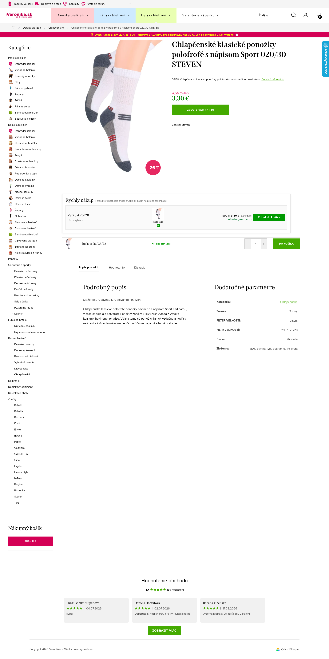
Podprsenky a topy (26, 173)
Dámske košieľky (25, 180)
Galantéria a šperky (19, 265)
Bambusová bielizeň (26, 112)
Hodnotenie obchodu (164, 580)
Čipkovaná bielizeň (26, 240)
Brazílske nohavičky (26, 161)
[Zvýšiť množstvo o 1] (264, 244)
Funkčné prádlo (17, 320)
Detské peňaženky (25, 283)
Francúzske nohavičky (28, 149)
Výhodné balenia (25, 70)
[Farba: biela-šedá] (158, 214)
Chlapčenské (22, 375)
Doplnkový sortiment (20, 387)
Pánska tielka (22, 106)
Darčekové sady (23, 289)
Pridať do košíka (269, 217)
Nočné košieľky (24, 192)
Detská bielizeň (17, 338)
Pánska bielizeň (17, 58)
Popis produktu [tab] (89, 267)
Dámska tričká (23, 204)
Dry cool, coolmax (24, 326)
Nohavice (20, 216)
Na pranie (14, 381)
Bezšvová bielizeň (25, 119)
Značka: (181, 125)
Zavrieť (198, 123)
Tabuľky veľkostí (23, 4)
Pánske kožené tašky (26, 295)
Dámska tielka (23, 198)
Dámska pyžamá (24, 186)
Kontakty (74, 4)
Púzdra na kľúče (23, 308)
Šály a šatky (21, 301)
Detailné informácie (272, 79)
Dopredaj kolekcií (25, 64)
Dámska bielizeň (17, 125)
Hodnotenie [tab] (117, 267)
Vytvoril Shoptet (290, 649)
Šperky (18, 314)
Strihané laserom (25, 247)
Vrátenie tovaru (96, 4)
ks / (31, 541)
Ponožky (13, 259)
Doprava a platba (51, 4)
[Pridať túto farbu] (158, 225)
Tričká (18, 100)
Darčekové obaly (18, 393)
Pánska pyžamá (24, 88)
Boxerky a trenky (25, 76)
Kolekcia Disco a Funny (28, 253)
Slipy (17, 82)
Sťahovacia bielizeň (26, 222)
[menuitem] (72, 15)
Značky (12, 399)
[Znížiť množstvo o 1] (248, 244)
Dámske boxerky (25, 167)
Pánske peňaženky (25, 277)
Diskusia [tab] (139, 267)
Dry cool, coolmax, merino (29, 332)
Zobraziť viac (164, 630)
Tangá (18, 155)
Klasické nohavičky (26, 143)
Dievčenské (21, 368)
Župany (19, 94)
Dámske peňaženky (26, 271)
